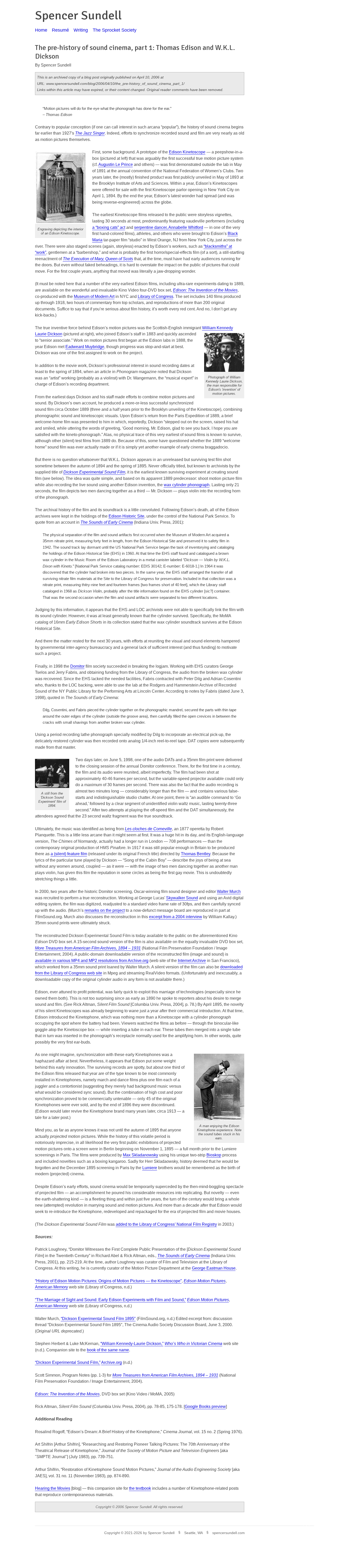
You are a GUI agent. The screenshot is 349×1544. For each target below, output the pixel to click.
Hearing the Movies (52, 1488)
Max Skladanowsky (140, 1155)
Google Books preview (205, 1406)
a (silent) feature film (69, 854)
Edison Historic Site (126, 516)
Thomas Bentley (195, 854)
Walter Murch (229, 891)
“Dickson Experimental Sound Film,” (67, 1362)
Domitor (77, 666)
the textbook (140, 1488)
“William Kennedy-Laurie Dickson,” (132, 1343)
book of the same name (108, 1350)
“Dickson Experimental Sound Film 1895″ (98, 1318)
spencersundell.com (228, 1533)
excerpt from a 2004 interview (175, 917)
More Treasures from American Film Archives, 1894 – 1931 (165, 1375)
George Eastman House (214, 1268)
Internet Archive (192, 960)
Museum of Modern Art (94, 296)
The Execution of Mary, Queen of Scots (98, 259)
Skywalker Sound (182, 898)
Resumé (60, 30)
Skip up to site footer (329, 1529)
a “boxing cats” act (108, 227)
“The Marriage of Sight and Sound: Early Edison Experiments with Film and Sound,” (110, 1300)
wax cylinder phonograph (187, 485)
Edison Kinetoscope (187, 152)
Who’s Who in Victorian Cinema (193, 1343)
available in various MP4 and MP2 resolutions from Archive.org (91, 960)
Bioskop (213, 1155)
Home (41, 30)
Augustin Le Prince (115, 164)
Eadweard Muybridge (84, 347)
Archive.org (111, 1362)
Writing (81, 30)
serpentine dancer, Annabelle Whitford (168, 227)
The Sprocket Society (114, 30)
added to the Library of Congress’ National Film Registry (166, 1224)
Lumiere (149, 1168)
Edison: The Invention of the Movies (67, 1394)
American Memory (51, 1287)
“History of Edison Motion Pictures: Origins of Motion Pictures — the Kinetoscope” (108, 1281)
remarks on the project (105, 910)
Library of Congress (155, 296)
